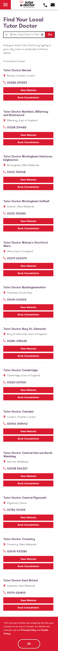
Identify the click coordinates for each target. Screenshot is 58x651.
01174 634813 (16, 592)
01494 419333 (16, 299)
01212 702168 (16, 172)
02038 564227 (17, 468)
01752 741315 (16, 510)
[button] (6, 34)
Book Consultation (28, 97)
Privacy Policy (28, 630)
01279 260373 (17, 258)
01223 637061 (16, 382)
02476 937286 (17, 551)
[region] (29, 634)
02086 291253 (17, 82)
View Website (28, 90)
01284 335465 (17, 341)
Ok (29, 643)
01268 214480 (16, 127)
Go (50, 34)
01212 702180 (16, 213)
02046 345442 (17, 423)
